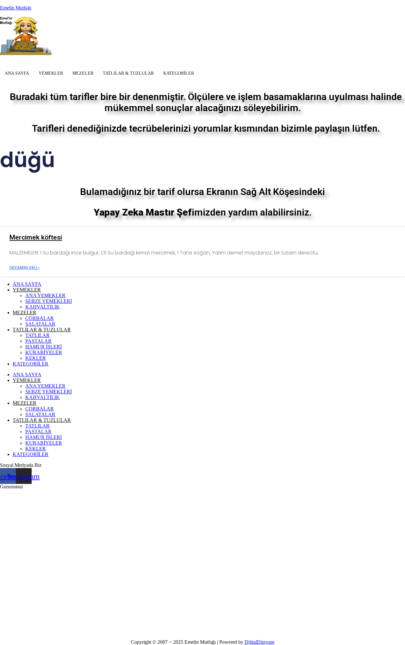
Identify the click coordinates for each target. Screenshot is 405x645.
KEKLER (35, 358)
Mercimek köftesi (35, 237)
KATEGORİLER (178, 73)
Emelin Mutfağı (15, 7)
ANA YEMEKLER (45, 295)
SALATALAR (40, 324)
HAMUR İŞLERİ (43, 346)
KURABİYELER (43, 352)
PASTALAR (38, 341)
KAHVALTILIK (42, 307)
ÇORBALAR (39, 318)
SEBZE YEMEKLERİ (48, 301)
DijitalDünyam (259, 642)
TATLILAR (37, 335)
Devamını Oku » (24, 268)
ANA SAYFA (17, 73)
